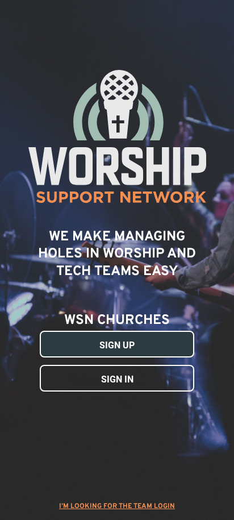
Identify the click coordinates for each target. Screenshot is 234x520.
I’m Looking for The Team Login (117, 506)
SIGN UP (117, 345)
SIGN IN (117, 379)
